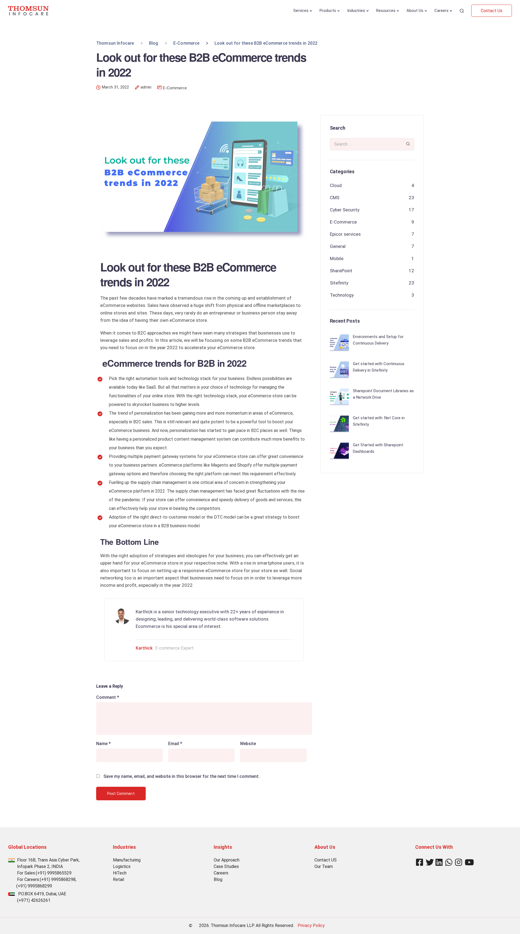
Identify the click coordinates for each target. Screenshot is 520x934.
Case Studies (226, 866)
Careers (441, 10)
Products (328, 10)
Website (248, 744)
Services (300, 10)
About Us (415, 10)
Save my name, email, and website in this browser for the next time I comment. (181, 776)
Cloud (336, 185)
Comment (107, 697)
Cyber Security (344, 209)
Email (175, 744)
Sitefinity (339, 283)
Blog (218, 879)
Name (103, 744)
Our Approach (226, 860)
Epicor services (345, 234)
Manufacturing (127, 860)
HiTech (119, 873)
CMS (334, 197)
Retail (118, 879)
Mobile (336, 258)
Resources (385, 10)
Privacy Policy (311, 925)
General (338, 246)
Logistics (122, 866)
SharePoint (341, 270)
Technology (342, 295)
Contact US (325, 860)
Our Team (323, 866)
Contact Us (491, 10)
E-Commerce (175, 88)
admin (146, 87)
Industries (356, 10)
